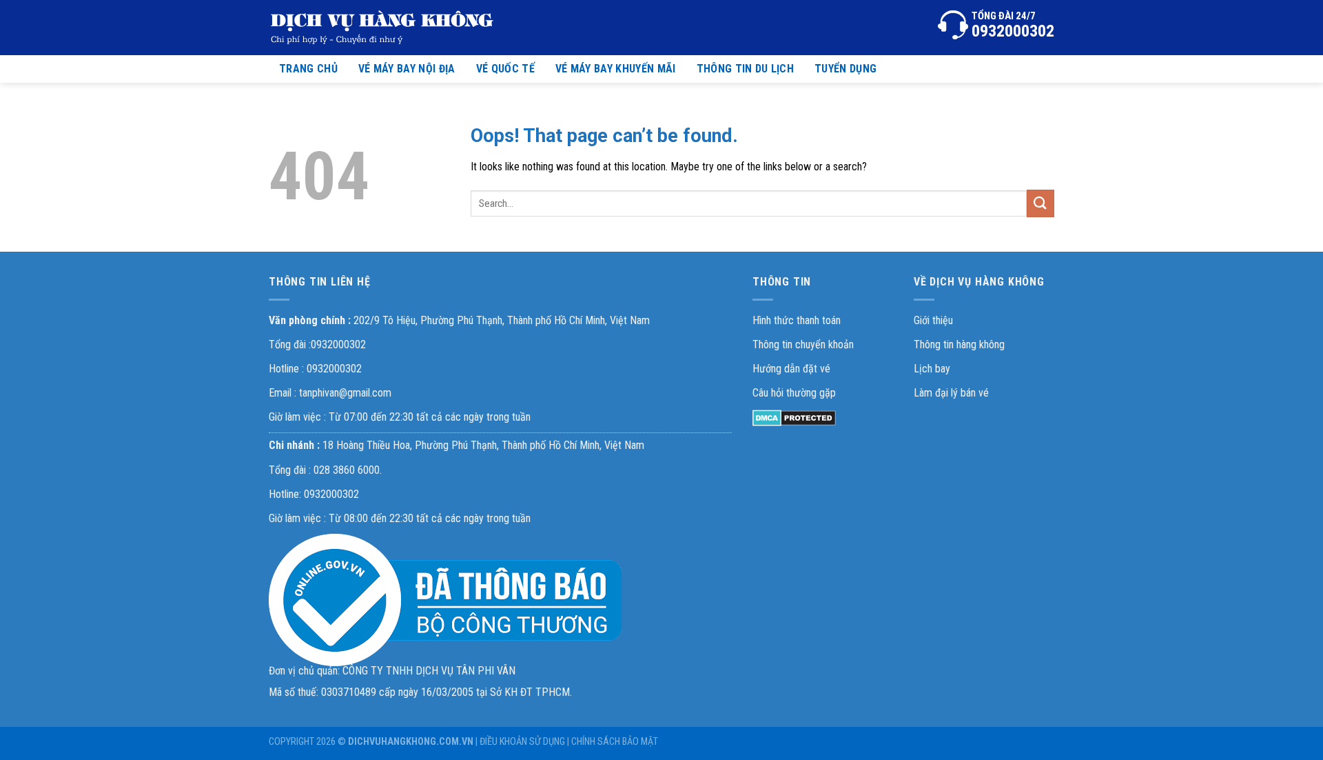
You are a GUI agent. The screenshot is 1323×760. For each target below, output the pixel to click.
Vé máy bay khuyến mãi (615, 68)
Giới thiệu (933, 320)
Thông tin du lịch (745, 68)
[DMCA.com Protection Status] (794, 416)
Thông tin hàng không (959, 344)
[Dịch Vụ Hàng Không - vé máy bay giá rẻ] (382, 27)
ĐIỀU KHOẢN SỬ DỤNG (522, 742)
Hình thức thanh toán (796, 320)
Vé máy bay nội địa (406, 68)
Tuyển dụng (845, 68)
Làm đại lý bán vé (951, 392)
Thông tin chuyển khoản (803, 344)
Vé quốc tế (505, 68)
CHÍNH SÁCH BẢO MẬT (614, 742)
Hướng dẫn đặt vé (791, 368)
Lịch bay (932, 368)
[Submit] (1040, 203)
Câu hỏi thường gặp (794, 392)
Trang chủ (308, 68)
